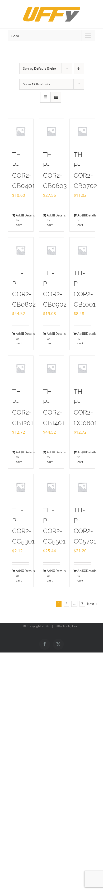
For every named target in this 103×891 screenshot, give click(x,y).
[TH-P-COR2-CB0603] (51, 131)
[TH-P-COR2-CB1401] (51, 368)
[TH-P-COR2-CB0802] (20, 250)
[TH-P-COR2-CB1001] (82, 250)
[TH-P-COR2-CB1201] (20, 368)
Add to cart (18, 220)
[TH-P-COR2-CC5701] (82, 487)
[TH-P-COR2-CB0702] (82, 131)
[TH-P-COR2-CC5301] (20, 487)
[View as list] (56, 97)
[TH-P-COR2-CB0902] (51, 250)
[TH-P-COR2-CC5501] (51, 487)
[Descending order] (79, 68)
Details (27, 215)
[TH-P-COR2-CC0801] (82, 368)
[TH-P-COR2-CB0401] (20, 131)
